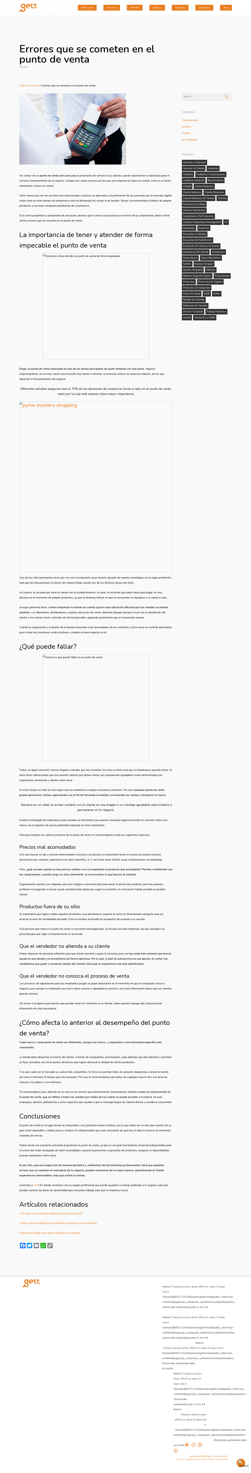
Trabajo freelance (216, 311)
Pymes (23, 67)
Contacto (180, 7)
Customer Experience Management (202, 222)
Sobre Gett (87, 7)
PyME (207, 293)
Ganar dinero (190, 258)
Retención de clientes (195, 305)
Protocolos (189, 281)
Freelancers (218, 252)
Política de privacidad (217, 1459)
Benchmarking (215, 180)
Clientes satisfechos (194, 210)
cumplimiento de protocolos (198, 216)
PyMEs (216, 293)
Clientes (134, 7)
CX (226, 222)
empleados (189, 228)
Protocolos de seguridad (196, 287)
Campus (157, 7)
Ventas (187, 317)
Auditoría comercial (193, 180)
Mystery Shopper (204, 263)
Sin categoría (189, 140)
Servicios (112, 7)
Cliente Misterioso (214, 192)
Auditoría (188, 174)
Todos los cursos (29, 85)
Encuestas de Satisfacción (197, 240)
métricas (210, 269)
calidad (187, 186)
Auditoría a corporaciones (211, 174)
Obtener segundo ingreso (197, 275)
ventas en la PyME (204, 317)
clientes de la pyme (194, 204)
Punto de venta (191, 293)
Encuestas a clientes (194, 234)
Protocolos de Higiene (210, 281)
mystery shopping (193, 269)
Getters (186, 127)
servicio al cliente (193, 311)
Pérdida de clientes (194, 299)
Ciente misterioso (204, 186)
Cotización (204, 7)
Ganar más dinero (211, 258)
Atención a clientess (194, 162)
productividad (222, 275)
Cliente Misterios (192, 192)
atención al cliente (193, 168)
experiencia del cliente (195, 252)
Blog (226, 7)
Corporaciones (190, 120)
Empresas (204, 228)
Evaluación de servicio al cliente (201, 246)
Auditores (213, 168)
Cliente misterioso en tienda (198, 198)
